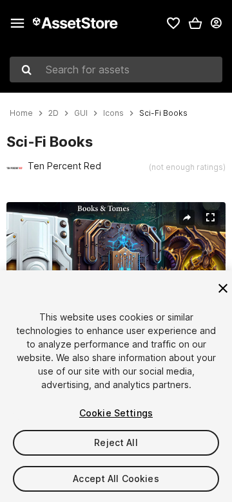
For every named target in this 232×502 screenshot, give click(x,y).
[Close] (223, 288)
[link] (173, 23)
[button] (195, 23)
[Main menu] (17, 23)
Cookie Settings (116, 412)
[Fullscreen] (210, 217)
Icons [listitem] (113, 113)
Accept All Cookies (116, 478)
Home (21, 113)
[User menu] (215, 23)
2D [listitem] (53, 113)
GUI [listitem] (81, 113)
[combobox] (116, 69)
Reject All (115, 442)
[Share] (187, 217)
